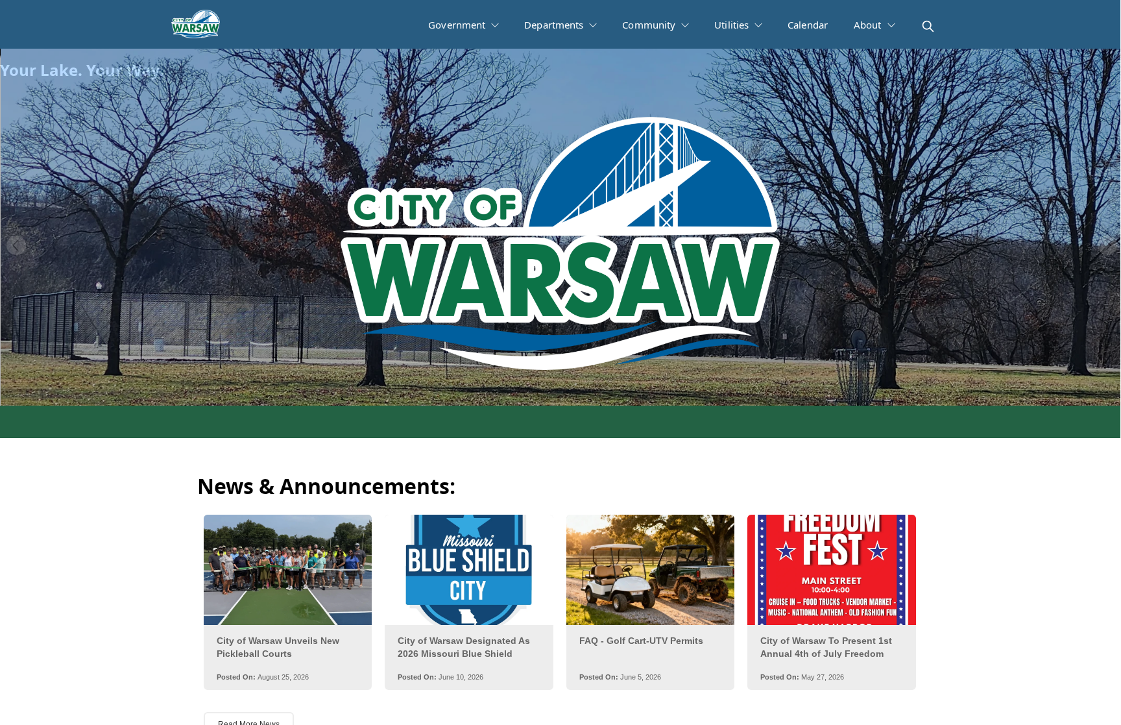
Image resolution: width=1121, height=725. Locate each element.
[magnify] (928, 26)
